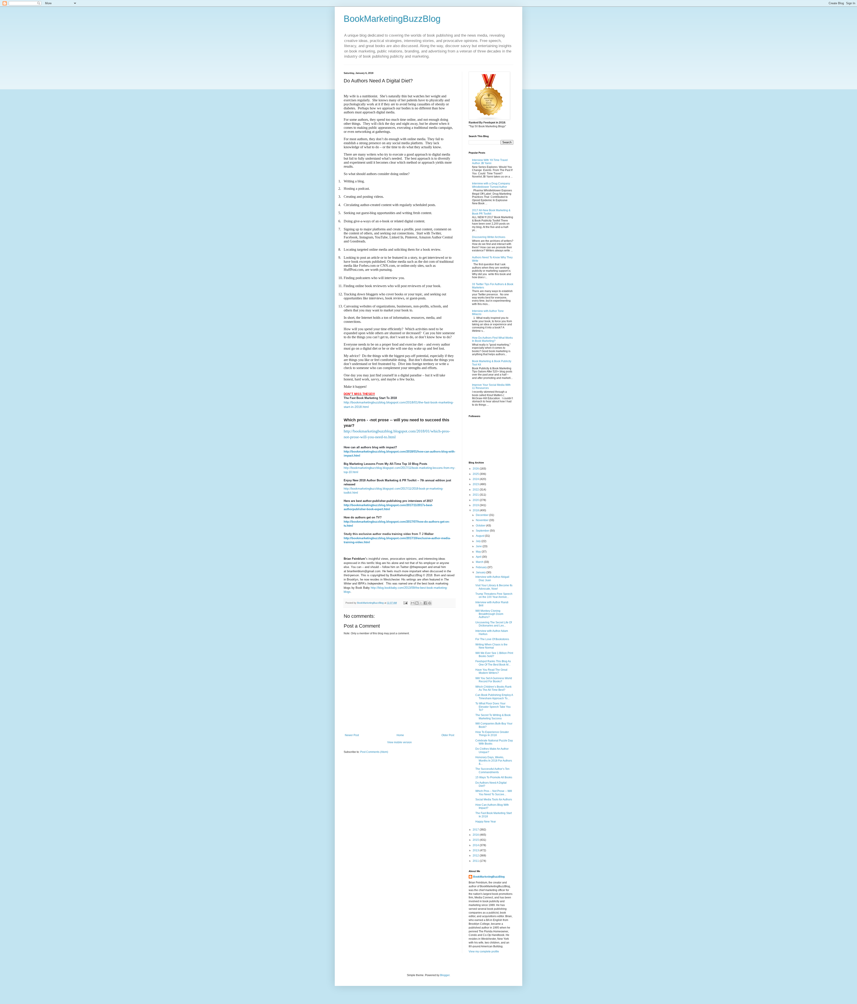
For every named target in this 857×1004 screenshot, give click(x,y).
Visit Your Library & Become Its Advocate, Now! (493, 587)
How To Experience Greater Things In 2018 (492, 734)
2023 (476, 484)
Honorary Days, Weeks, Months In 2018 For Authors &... (493, 760)
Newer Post (352, 735)
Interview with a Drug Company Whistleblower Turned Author (491, 185)
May (479, 551)
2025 (476, 474)
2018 (476, 510)
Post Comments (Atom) (374, 752)
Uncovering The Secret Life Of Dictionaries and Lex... (493, 624)
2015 (476, 839)
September (483, 530)
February (481, 567)
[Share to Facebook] (425, 603)
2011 (476, 860)
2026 (476, 468)
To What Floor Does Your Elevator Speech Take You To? (493, 707)
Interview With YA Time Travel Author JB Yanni (490, 162)
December (482, 515)
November (482, 520)
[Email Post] (405, 602)
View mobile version (399, 742)
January (481, 572)
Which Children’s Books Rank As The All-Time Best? (493, 688)
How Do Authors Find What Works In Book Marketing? (492, 339)
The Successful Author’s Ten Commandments (492, 770)
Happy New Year (485, 821)
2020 (476, 500)
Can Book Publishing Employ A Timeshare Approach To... (494, 696)
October (481, 525)
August (480, 535)
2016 (476, 834)
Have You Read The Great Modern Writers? (491, 671)
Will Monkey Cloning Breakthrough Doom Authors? (489, 614)
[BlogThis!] (417, 603)
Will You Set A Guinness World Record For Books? (493, 680)
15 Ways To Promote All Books (493, 777)
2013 (476, 850)
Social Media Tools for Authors (493, 799)
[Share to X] (421, 603)
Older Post (447, 735)
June (479, 546)
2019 (476, 505)
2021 (476, 494)
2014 (476, 845)
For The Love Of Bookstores (492, 639)
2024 (476, 479)
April (479, 556)
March (480, 562)
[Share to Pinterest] (429, 603)
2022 (476, 489)
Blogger (444, 975)
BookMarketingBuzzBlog (392, 19)
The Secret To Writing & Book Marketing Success (493, 717)
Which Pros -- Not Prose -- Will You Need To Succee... (493, 792)
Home (400, 735)
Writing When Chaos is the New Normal (491, 646)
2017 (476, 829)
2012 (476, 855)
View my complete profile (484, 951)
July (478, 541)
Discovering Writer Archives (488, 237)
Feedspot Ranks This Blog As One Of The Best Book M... (493, 663)
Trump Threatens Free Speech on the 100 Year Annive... (493, 595)
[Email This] (412, 603)
